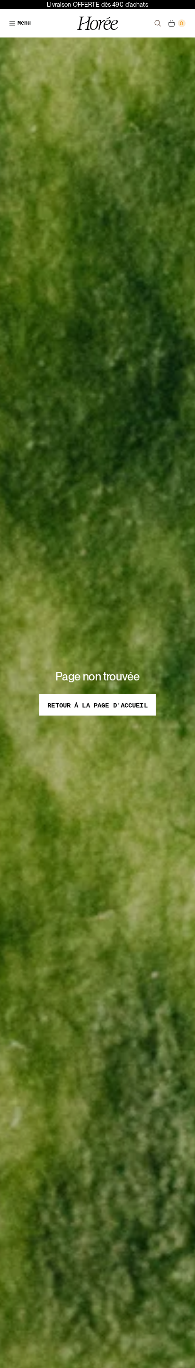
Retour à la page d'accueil (97, 705)
